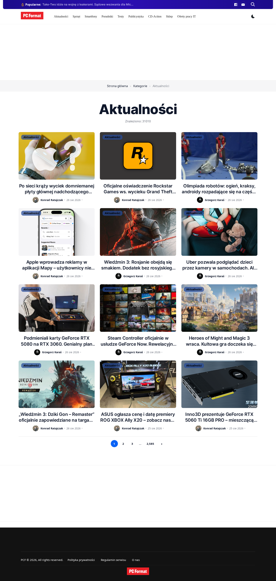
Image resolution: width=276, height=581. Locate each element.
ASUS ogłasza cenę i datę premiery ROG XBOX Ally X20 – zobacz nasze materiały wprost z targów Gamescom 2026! (138, 417)
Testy (121, 16)
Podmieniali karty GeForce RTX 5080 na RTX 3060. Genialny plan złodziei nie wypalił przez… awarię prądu (56, 341)
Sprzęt (76, 16)
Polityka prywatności (81, 560)
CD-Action (154, 16)
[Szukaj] (253, 4)
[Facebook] (236, 5)
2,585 (150, 444)
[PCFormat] (138, 571)
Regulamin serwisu (113, 560)
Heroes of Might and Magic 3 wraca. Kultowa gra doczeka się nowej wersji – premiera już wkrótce (219, 341)
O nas (136, 560)
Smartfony (91, 16)
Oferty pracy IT (186, 16)
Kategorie (140, 86)
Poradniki (107, 16)
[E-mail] (243, 5)
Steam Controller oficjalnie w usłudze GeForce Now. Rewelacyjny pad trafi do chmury (138, 341)
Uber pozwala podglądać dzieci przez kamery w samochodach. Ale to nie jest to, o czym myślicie (219, 265)
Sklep (169, 16)
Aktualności (61, 16)
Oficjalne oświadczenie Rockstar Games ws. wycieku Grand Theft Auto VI (138, 189)
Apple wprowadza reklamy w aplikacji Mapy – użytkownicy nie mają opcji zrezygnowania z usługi (57, 265)
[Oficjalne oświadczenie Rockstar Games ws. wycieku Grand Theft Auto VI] (138, 156)
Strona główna (117, 86)
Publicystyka (136, 16)
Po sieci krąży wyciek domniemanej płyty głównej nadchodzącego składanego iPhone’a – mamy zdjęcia (56, 189)
